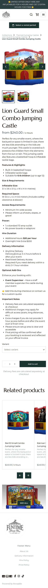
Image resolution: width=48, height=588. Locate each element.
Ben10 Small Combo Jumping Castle (15, 444)
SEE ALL (24, 503)
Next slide (28, 475)
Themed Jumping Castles (27, 35)
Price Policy (24, 565)
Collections (7, 35)
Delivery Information (24, 556)
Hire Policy (24, 560)
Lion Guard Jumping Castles (14, 37)
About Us (24, 551)
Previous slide (20, 475)
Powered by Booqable (12, 584)
